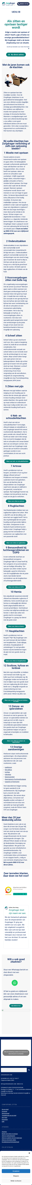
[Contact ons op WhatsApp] (15, 983)
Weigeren (16, 1176)
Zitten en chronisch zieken (9, 1140)
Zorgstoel (4, 1111)
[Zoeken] (29, 1070)
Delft (3, 1121)
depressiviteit (9, 777)
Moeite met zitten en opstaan (10, 1134)
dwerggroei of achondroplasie (15, 779)
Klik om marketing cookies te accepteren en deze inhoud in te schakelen (16, 1052)
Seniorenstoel (5, 1113)
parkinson (8, 767)
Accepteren (16, 1171)
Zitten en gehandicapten (8, 1136)
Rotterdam (5, 1119)
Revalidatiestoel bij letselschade (10, 1142)
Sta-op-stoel (5, 1109)
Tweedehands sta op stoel (9, 1115)
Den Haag (4, 1117)
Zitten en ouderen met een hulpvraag (12, 1138)
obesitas (8, 774)
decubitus (8, 770)
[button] (29, 1153)
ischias (7, 772)
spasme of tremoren (12, 782)
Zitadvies (4, 1131)
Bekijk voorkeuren (16, 1181)
